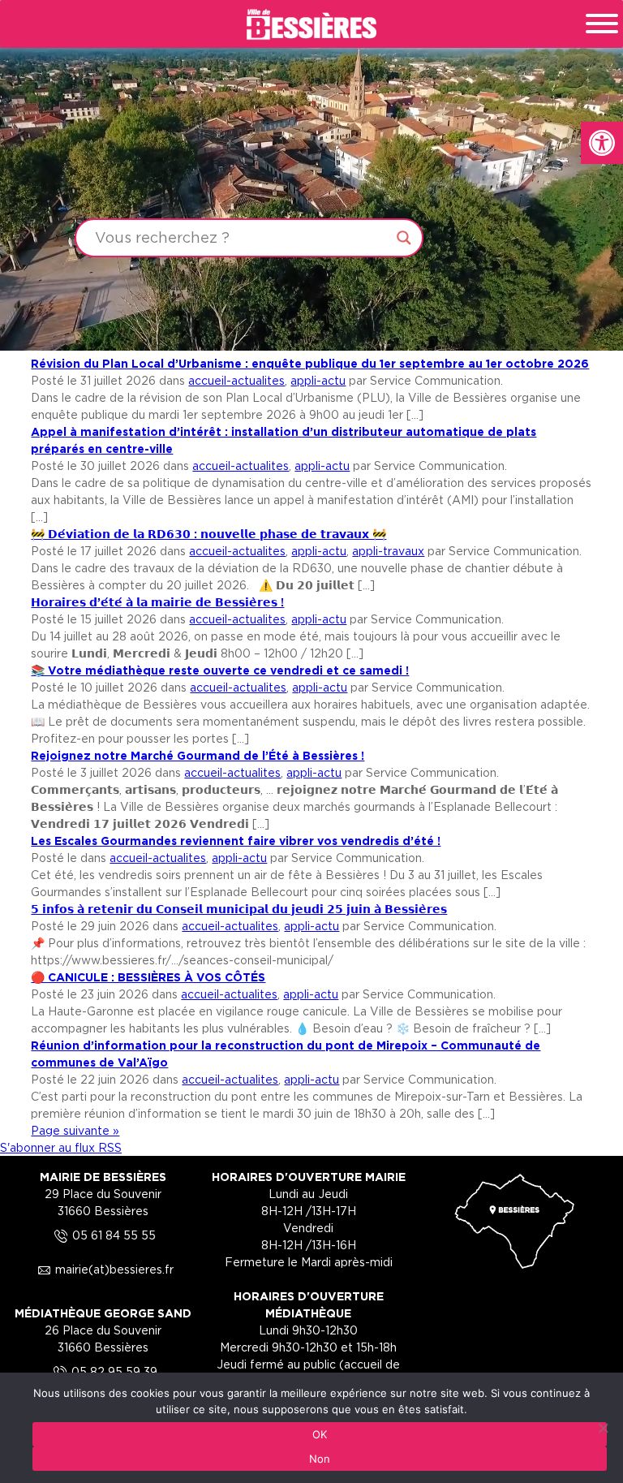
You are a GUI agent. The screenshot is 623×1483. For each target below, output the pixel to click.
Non (320, 1458)
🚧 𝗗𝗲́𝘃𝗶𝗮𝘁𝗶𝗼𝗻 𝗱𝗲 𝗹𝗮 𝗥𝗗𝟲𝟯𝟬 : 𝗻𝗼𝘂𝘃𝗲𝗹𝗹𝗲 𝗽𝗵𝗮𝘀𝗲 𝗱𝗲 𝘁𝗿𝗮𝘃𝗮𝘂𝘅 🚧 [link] (208, 534)
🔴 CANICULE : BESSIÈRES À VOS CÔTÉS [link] (148, 977)
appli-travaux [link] (388, 551)
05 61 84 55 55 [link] (102, 1235)
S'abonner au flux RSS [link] (61, 1147)
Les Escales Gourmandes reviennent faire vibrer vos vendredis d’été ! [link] (235, 840)
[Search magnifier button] (404, 237)
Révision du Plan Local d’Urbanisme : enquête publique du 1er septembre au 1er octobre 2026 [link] (310, 363)
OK (320, 1434)
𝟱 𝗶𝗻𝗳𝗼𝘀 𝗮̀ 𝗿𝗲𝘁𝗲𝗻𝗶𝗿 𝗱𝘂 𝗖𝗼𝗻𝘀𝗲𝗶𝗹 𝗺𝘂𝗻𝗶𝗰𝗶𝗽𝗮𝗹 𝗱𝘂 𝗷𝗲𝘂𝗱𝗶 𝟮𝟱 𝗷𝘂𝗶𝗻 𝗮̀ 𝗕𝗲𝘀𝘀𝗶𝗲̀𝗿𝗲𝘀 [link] (239, 909)
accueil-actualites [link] (236, 380)
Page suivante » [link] (75, 1130)
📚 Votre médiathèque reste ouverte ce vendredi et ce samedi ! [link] (220, 670)
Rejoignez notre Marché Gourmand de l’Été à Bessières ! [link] (197, 755)
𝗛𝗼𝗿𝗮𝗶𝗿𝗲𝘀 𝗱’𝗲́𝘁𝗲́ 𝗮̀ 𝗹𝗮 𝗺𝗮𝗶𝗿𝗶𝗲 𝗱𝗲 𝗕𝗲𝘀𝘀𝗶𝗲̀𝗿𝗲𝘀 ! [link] (157, 602)
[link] (602, 143)
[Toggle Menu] (602, 23)
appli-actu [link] (318, 380)
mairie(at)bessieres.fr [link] (103, 1269)
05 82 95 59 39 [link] (103, 1371)
